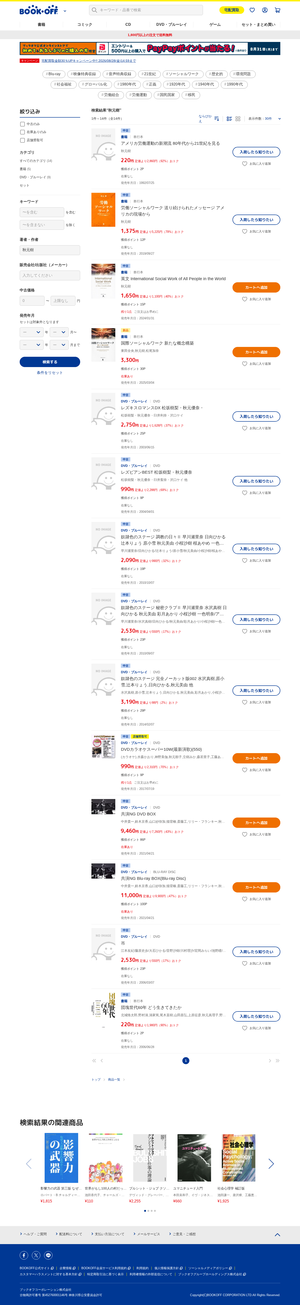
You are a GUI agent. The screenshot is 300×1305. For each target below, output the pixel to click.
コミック (84, 24)
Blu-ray (54, 74)
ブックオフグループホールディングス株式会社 (210, 1274)
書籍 (41, 24)
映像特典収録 (84, 74)
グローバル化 (96, 84)
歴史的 (217, 74)
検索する (49, 361)
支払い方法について (109, 1234)
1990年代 (235, 84)
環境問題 (243, 74)
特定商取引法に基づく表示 (105, 1274)
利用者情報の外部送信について (151, 1274)
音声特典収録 (120, 74)
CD (128, 24)
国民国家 (167, 95)
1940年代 (206, 84)
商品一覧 (114, 1079)
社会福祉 (64, 84)
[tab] (145, 1211)
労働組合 (111, 95)
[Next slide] (271, 1163)
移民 (191, 95)
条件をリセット (50, 373)
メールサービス (148, 1234)
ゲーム (215, 24)
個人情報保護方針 (166, 1268)
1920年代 (177, 84)
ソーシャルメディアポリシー (208, 1268)
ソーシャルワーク (184, 74)
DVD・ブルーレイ (171, 24)
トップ (96, 1079)
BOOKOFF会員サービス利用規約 (104, 1268)
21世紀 (150, 74)
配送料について (70, 1234)
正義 (152, 84)
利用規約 (142, 1268)
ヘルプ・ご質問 (35, 1234)
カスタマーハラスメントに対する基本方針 (49, 1274)
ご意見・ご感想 (184, 1234)
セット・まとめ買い (258, 24)
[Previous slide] (29, 1163)
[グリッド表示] (238, 119)
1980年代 (128, 84)
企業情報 (66, 1268)
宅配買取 (231, 10)
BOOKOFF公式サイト (35, 1268)
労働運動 (139, 95)
